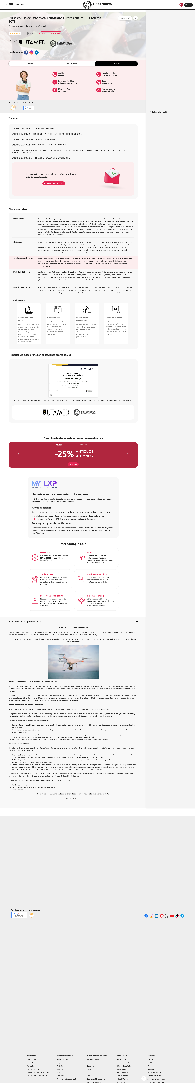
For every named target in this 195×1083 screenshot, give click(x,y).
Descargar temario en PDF (64, 550)
